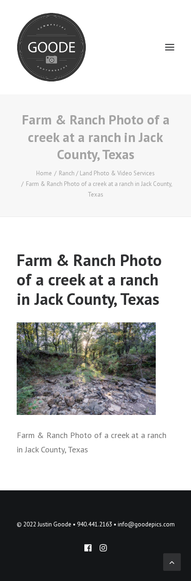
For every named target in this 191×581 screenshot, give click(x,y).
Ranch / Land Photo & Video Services (107, 173)
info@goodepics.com (146, 524)
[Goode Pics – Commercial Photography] (51, 47)
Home (44, 173)
